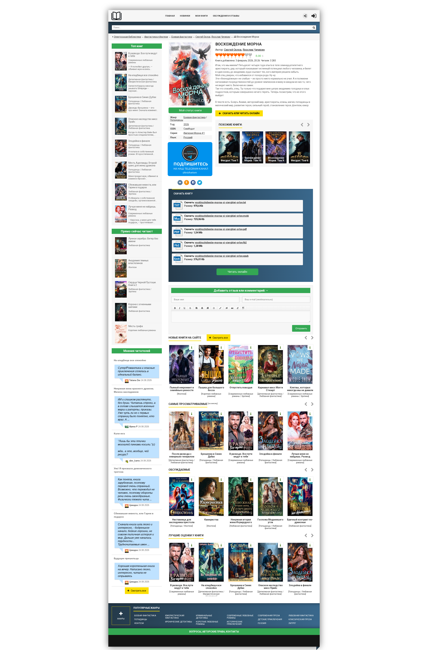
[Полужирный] (174, 308)
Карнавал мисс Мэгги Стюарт (270, 389)
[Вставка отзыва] (232, 308)
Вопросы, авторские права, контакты (214, 631)
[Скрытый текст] (227, 308)
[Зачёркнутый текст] (190, 308)
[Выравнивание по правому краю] (207, 308)
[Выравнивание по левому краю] (196, 308)
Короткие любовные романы (207, 623)
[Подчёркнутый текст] (185, 308)
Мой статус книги (190, 110)
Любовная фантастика (301, 615)
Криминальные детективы (204, 616)
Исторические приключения (234, 623)
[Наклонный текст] (179, 308)
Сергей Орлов (202, 36)
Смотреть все (220, 337)
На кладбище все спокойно (211, 586)
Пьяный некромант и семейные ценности (182, 389)
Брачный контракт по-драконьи (300, 521)
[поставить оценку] (219, 55)
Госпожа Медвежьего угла (270, 521)
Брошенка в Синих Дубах (211, 455)
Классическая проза (300, 619)
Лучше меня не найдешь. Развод (300, 455)
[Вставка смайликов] (214, 308)
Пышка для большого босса (211, 389)
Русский (188, 137)
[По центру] (202, 308)
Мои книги (201, 16)
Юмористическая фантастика (174, 616)
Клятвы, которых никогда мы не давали (300, 389)
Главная (170, 16)
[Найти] (313, 27)
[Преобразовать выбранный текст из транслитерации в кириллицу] (238, 308)
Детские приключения (270, 619)
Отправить (301, 328)
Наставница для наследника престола (181, 521)
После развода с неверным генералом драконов (181, 456)
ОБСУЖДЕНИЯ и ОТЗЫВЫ (226, 16)
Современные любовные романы (240, 616)
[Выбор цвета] (220, 308)
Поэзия (262, 623)
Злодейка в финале (270, 454)
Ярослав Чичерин (220, 36)
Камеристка (211, 519)
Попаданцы (176, 120)
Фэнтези (139, 623)
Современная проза (269, 615)
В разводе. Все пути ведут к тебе (240, 455)
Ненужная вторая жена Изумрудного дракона (241, 521)
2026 (186, 124)
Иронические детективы (178, 622)
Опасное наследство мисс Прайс (270, 586)
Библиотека (133, 16)
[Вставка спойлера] (243, 308)
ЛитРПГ (292, 623)
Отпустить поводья (241, 387)
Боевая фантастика (194, 117)
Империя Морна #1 (194, 133)
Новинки (185, 16)
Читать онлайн (237, 271)
